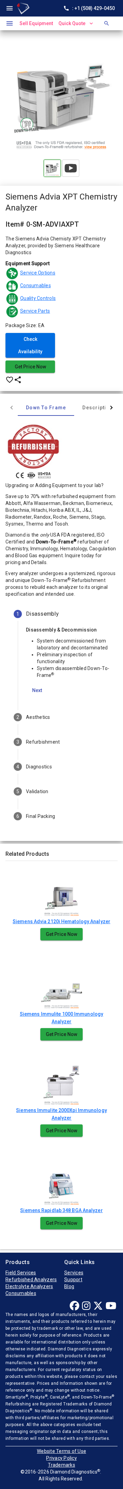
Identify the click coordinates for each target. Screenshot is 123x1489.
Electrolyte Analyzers (29, 1286)
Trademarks (61, 1465)
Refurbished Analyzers (31, 1279)
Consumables (20, 1293)
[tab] (46, 407)
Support (73, 1279)
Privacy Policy (61, 1458)
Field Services (20, 1272)
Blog (69, 1286)
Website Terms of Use (61, 1451)
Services (73, 1272)
